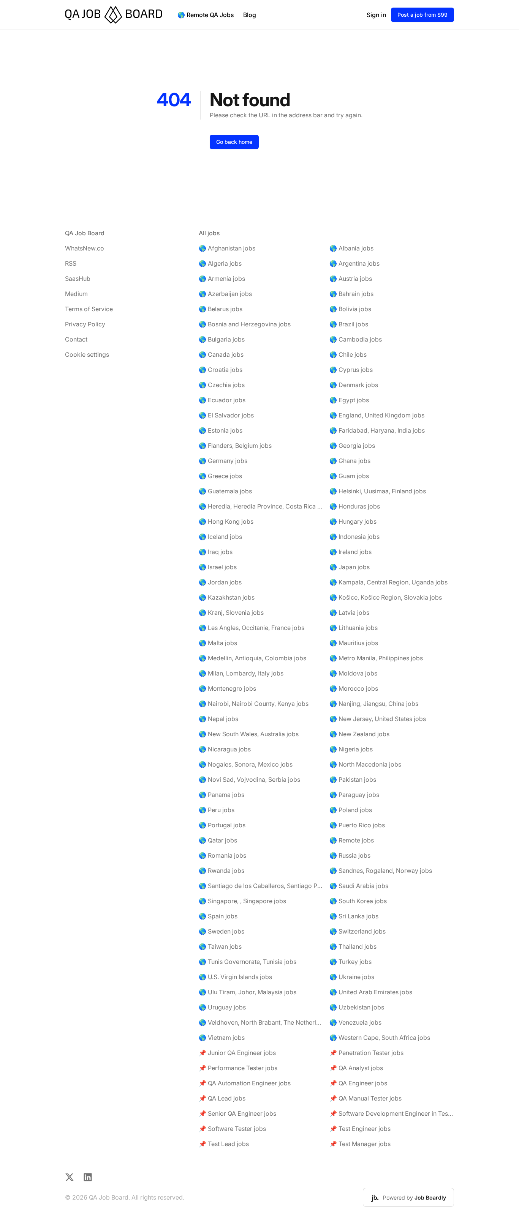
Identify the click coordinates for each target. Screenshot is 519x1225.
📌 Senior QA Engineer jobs (237, 1113)
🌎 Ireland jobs (350, 552)
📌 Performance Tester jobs (238, 1068)
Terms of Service (89, 309)
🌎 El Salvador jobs (226, 415)
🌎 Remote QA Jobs (205, 15)
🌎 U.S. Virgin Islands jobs (235, 977)
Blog (249, 15)
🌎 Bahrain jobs (351, 294)
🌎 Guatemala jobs (225, 491)
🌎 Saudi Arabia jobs (358, 886)
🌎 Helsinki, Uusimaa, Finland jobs (377, 491)
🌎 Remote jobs (351, 840)
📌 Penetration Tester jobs (366, 1053)
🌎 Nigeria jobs (351, 749)
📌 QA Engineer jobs (358, 1083)
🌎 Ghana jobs (349, 460)
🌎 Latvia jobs (349, 612)
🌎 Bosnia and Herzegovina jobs (245, 324)
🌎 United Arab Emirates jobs (370, 992)
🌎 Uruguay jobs (222, 1007)
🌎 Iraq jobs (216, 552)
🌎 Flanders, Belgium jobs (235, 445)
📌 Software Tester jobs (232, 1128)
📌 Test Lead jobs (224, 1144)
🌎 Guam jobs (349, 476)
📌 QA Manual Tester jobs (365, 1098)
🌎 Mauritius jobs (353, 643)
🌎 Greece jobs (220, 476)
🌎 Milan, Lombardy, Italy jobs (241, 673)
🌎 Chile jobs (348, 354)
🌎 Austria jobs (350, 278)
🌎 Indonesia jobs (354, 536)
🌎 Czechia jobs (222, 385)
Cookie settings (87, 354)
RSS (70, 263)
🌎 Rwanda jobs (221, 870)
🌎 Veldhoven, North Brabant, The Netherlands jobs (261, 1022)
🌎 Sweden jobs (221, 931)
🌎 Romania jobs (222, 855)
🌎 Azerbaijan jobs (225, 294)
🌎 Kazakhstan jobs (227, 597)
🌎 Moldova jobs (353, 673)
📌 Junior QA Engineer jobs (237, 1053)
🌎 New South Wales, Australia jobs (249, 734)
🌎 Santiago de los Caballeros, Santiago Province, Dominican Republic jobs (261, 886)
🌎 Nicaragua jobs (225, 749)
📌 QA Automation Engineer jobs (245, 1083)
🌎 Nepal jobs (218, 719)
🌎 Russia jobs (349, 855)
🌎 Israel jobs (218, 567)
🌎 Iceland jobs (220, 536)
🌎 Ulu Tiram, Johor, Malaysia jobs (247, 992)
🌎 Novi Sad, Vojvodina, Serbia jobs (249, 779)
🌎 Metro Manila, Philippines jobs (376, 658)
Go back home (234, 142)
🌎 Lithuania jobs (353, 627)
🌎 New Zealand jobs (359, 734)
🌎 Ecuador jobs (222, 400)
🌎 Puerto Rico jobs (357, 825)
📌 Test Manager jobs (360, 1144)
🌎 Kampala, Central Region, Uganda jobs (388, 582)
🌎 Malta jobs (218, 643)
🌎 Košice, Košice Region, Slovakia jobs (385, 597)
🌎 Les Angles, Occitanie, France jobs (251, 627)
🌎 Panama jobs (221, 794)
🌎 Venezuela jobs (355, 1022)
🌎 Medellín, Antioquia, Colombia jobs (252, 658)
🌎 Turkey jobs (350, 961)
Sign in (376, 15)
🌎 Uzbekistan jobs (356, 1007)
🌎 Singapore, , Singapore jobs (242, 901)
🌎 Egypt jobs (349, 400)
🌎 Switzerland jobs (357, 931)
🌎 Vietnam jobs (222, 1037)
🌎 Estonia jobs (220, 430)
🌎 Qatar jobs (218, 840)
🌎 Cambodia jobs (355, 339)
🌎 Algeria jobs (220, 263)
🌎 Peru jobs (216, 810)
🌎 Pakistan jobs (352, 779)
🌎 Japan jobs (349, 567)
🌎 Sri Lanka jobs (353, 916)
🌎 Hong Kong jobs (226, 521)
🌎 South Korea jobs (358, 901)
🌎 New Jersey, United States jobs (377, 719)
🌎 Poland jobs (350, 810)
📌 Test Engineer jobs (360, 1128)
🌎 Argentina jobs (354, 263)
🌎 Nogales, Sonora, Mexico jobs (246, 764)
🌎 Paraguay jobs (354, 794)
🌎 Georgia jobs (352, 445)
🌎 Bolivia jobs (350, 309)
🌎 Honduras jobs (354, 506)
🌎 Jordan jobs (220, 582)
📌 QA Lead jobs (222, 1098)
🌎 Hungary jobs (353, 521)
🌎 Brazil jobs (348, 324)
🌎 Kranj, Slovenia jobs (231, 612)
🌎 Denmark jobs (353, 385)
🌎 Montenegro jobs (227, 688)
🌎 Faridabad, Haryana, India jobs (377, 430)
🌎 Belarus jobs (220, 309)
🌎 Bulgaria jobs (222, 339)
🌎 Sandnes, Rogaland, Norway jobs (380, 870)
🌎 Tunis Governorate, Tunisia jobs (247, 961)
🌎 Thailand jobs (353, 946)
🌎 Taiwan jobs (220, 946)
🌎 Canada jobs (221, 354)
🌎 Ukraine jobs (351, 977)
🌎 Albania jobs (351, 248)
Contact (76, 339)
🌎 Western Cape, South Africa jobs (379, 1037)
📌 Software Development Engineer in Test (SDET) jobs (391, 1113)
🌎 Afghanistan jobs (227, 248)
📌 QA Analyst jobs (356, 1068)
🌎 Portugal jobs (222, 825)
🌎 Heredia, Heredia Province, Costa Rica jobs (261, 506)
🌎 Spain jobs (218, 916)
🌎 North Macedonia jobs (365, 764)
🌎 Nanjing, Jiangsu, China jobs (373, 703)
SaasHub (77, 278)
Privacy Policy (85, 324)
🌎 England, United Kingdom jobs (376, 415)
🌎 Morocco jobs (353, 688)
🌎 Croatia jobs (220, 369)
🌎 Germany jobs (223, 460)
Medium (76, 294)
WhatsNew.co (84, 248)
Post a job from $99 (422, 14)
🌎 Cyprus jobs (351, 369)
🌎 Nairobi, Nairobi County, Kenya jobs (254, 703)
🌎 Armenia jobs (222, 278)
